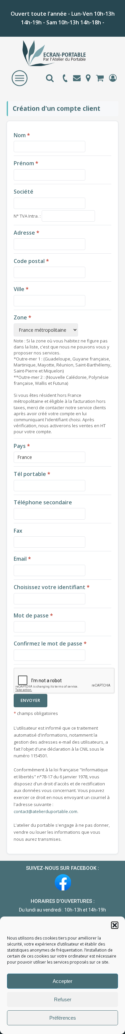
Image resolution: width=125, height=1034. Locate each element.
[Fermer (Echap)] (103, 7)
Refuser (62, 999)
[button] (114, 925)
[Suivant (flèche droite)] (113, 517)
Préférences (62, 1018)
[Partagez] (88, 7)
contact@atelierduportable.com (45, 811)
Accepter (62, 981)
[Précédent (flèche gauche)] (11, 517)
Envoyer (30, 700)
